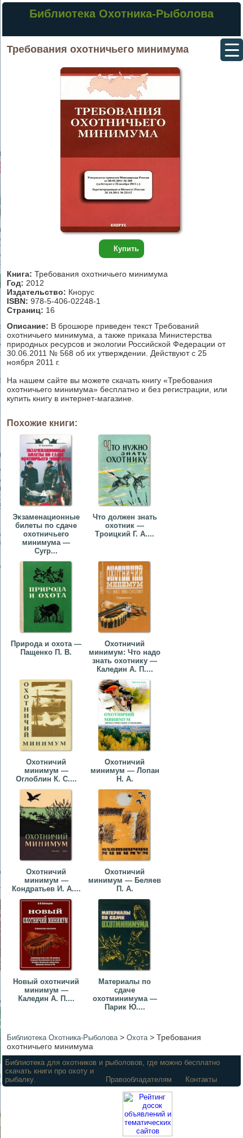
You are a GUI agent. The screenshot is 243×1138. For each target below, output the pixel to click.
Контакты (201, 1079)
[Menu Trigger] (231, 49)
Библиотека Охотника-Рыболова (121, 13)
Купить (126, 248)
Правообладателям (139, 1079)
